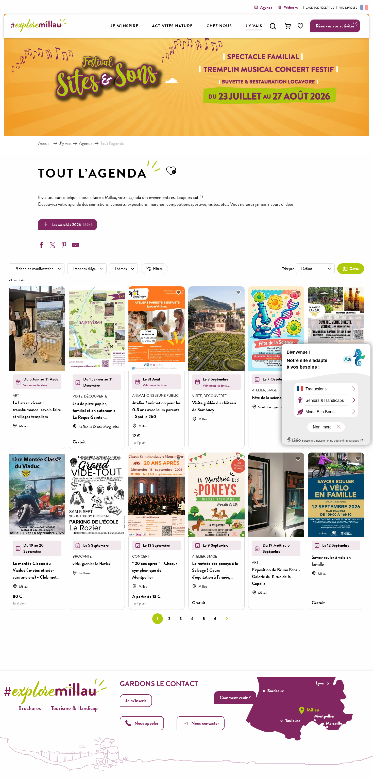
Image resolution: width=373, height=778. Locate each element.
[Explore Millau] (40, 30)
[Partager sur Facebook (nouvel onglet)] (40, 246)
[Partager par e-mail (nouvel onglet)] (74, 246)
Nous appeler (146, 723)
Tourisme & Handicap (74, 708)
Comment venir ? (235, 697)
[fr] (363, 7)
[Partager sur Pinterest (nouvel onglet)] (63, 246)
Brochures (29, 708)
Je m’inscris (135, 700)
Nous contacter (205, 723)
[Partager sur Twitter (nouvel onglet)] (52, 246)
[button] (273, 26)
